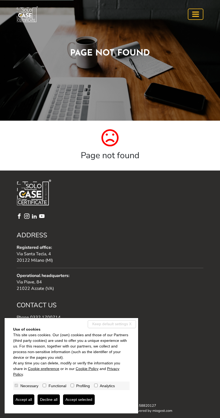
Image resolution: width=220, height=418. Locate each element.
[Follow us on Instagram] (28, 216)
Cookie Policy (87, 369)
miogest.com (162, 410)
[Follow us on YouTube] (43, 216)
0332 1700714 (45, 317)
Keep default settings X (111, 324)
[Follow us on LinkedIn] (35, 216)
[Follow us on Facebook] (20, 216)
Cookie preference (43, 369)
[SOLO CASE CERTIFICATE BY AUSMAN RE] (27, 14)
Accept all (24, 399)
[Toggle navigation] (195, 14)
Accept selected (78, 399)
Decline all (48, 399)
